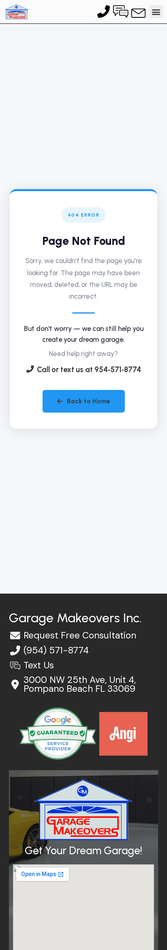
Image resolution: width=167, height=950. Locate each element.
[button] (156, 11)
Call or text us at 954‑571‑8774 (89, 369)
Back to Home (88, 401)
